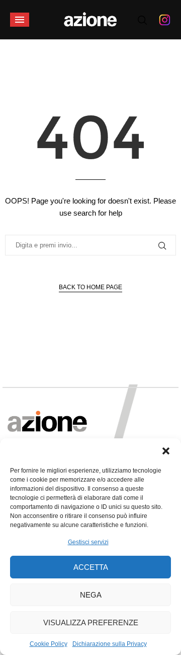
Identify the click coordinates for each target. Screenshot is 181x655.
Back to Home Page (90, 287)
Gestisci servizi (88, 542)
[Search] (142, 20)
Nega (91, 595)
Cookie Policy (48, 643)
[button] (166, 451)
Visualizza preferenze (90, 622)
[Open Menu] (19, 20)
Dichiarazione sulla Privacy (109, 643)
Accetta (90, 567)
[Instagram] (164, 19)
